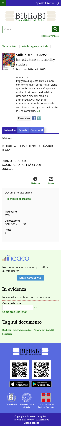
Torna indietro (9, 46)
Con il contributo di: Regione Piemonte (46, 405)
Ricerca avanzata (50, 35)
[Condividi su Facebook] (34, 118)
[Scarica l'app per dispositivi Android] (41, 384)
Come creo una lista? (14, 312)
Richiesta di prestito (19, 199)
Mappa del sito (31, 422)
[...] (38, 111)
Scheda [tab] (23, 130)
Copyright (20, 416)
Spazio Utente (45, 3)
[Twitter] (39, 118)
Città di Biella (11, 404)
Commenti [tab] (36, 130)
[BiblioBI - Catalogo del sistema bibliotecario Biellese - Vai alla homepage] (30, 16)
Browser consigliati (36, 416)
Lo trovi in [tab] (10, 130)
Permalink (24, 118)
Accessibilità (42, 419)
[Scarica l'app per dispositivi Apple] (19, 384)
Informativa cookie (24, 419)
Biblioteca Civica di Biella (27, 405)
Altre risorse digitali (30, 278)
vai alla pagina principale (35, 46)
